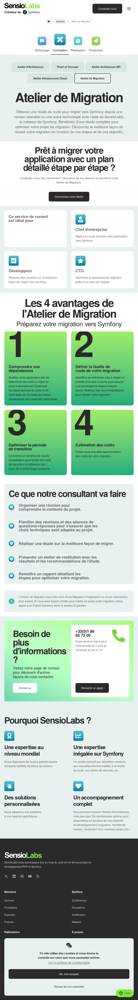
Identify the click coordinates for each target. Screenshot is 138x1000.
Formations (10, 907)
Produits (9, 922)
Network (76, 922)
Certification (78, 915)
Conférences (79, 900)
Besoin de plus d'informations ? (39, 646)
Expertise (9, 915)
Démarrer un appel (92, 688)
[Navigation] (129, 8)
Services (60, 21)
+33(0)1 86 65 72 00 (84, 633)
